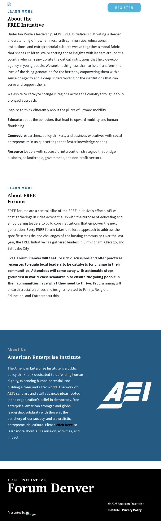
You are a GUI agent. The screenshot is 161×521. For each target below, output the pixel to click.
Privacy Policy (132, 510)
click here (64, 424)
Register (124, 7)
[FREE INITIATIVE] (26, 7)
